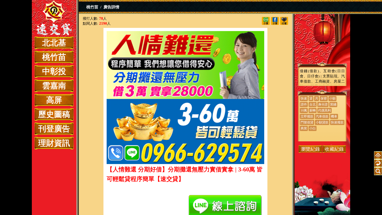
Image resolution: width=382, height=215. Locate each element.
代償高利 (324, 110)
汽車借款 (322, 116)
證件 (304, 104)
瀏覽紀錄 (310, 149)
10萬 (304, 110)
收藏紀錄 (334, 149)
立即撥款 (307, 116)
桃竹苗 (54, 57)
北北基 (54, 42)
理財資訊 (54, 143)
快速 (304, 98)
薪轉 (312, 110)
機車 (334, 116)
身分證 (323, 104)
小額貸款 (322, 122)
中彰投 (54, 71)
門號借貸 (307, 122)
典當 (304, 128)
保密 (324, 98)
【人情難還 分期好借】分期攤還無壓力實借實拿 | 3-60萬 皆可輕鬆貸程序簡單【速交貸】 (54, 18)
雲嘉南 (54, 85)
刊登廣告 (54, 128)
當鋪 (333, 104)
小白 (312, 128)
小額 (332, 98)
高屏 (54, 100)
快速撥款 (337, 122)
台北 (312, 104)
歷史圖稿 (54, 114)
